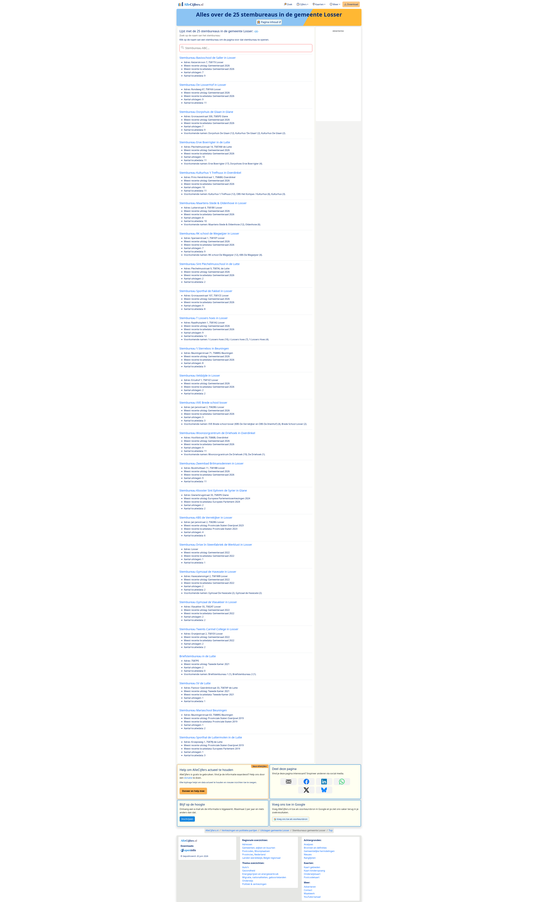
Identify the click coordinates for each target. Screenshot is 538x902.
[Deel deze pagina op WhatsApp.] (342, 781)
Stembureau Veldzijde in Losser (199, 375)
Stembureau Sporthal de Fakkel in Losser (205, 291)
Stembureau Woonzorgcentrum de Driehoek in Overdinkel (217, 433)
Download (352, 4)
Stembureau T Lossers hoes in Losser (203, 318)
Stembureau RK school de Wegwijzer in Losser (209, 233)
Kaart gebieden (312, 867)
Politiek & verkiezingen (254, 884)
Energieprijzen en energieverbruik (260, 874)
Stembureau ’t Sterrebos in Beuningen (204, 348)
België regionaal (271, 857)
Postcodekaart (311, 877)
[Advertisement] (338, 77)
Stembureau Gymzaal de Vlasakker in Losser (208, 602)
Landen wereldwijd (252, 857)
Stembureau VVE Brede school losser (203, 402)
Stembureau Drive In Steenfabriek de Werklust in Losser (215, 544)
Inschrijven (187, 819)
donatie (188, 777)
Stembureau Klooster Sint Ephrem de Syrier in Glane (213, 490)
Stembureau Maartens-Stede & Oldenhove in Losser (213, 203)
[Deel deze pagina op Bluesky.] (324, 789)
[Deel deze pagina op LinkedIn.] (324, 781)
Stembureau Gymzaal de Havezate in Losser (207, 572)
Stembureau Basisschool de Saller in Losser (207, 58)
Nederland (259, 854)
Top (331, 830)
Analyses (308, 844)
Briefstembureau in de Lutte (197, 656)
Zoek (289, 4)
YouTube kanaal (312, 896)
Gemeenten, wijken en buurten (258, 847)
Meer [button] (335, 4)
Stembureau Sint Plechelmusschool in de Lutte (209, 264)
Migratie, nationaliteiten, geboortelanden (264, 877)
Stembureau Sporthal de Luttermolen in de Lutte (210, 737)
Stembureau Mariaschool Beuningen (203, 710)
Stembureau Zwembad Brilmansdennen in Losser (211, 463)
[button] (256, 31)
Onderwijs (247, 880)
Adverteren (310, 886)
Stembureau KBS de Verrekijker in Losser (205, 517)
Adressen (247, 844)
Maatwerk (309, 893)
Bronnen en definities (315, 847)
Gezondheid (248, 870)
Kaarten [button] (319, 4)
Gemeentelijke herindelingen (319, 851)
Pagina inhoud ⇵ (270, 22)
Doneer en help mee (193, 791)
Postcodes (247, 851)
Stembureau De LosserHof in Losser (202, 85)
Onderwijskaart (312, 874)
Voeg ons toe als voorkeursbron (292, 819)
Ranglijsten (310, 857)
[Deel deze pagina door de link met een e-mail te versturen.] (288, 781)
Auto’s (245, 867)
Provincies (247, 854)
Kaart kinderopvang (314, 870)
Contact (308, 890)
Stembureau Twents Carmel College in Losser (208, 629)
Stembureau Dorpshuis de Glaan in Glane (206, 112)
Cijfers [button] (303, 4)
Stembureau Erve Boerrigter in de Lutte (204, 142)
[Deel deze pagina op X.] (306, 789)
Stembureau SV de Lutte (195, 683)
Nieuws (308, 854)
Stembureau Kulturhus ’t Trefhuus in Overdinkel (210, 173)
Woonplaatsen (262, 851)
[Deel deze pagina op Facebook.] (306, 781)
